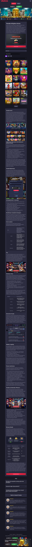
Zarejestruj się (14, 3)
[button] (0, 13)
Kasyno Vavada (16, 46)
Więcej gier (16, 106)
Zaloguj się (18, 3)
